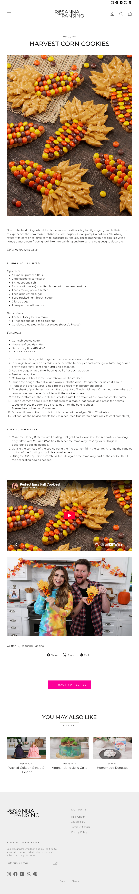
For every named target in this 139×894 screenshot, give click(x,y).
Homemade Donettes (112, 768)
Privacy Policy (79, 832)
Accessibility (78, 821)
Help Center (78, 816)
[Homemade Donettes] (112, 748)
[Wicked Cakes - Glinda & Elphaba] (26, 748)
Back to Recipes (72, 684)
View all (69, 725)
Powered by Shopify (69, 881)
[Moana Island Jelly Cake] (69, 748)
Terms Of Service (81, 826)
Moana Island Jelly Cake (69, 768)
